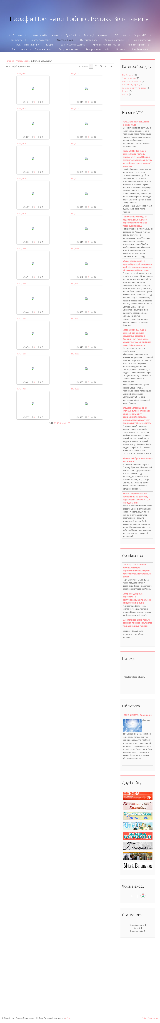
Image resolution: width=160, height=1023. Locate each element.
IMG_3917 (75, 213)
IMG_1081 (21, 388)
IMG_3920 (75, 108)
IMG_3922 (75, 143)
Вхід (144, 1018)
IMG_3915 (21, 213)
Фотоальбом (22, 60)
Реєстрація (153, 1018)
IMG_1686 (75, 248)
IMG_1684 (75, 283)
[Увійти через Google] (142, 895)
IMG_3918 (21, 143)
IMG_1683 (21, 318)
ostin (34, 91)
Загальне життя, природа (134, 87)
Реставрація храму (131, 84)
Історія (125, 91)
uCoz (67, 1018)
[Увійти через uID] (132, 895)
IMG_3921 (75, 178)
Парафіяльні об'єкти (131, 81)
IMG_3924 (21, 73)
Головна (10, 60)
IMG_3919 (21, 108)
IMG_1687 (21, 248)
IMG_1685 (21, 283)
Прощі (125, 94)
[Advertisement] (136, 973)
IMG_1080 (75, 388)
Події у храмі (128, 75)
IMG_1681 (21, 353)
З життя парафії (129, 78)
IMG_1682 (75, 318)
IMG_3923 (75, 73)
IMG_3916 (21, 178)
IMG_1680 (75, 353)
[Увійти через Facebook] (137, 895)
